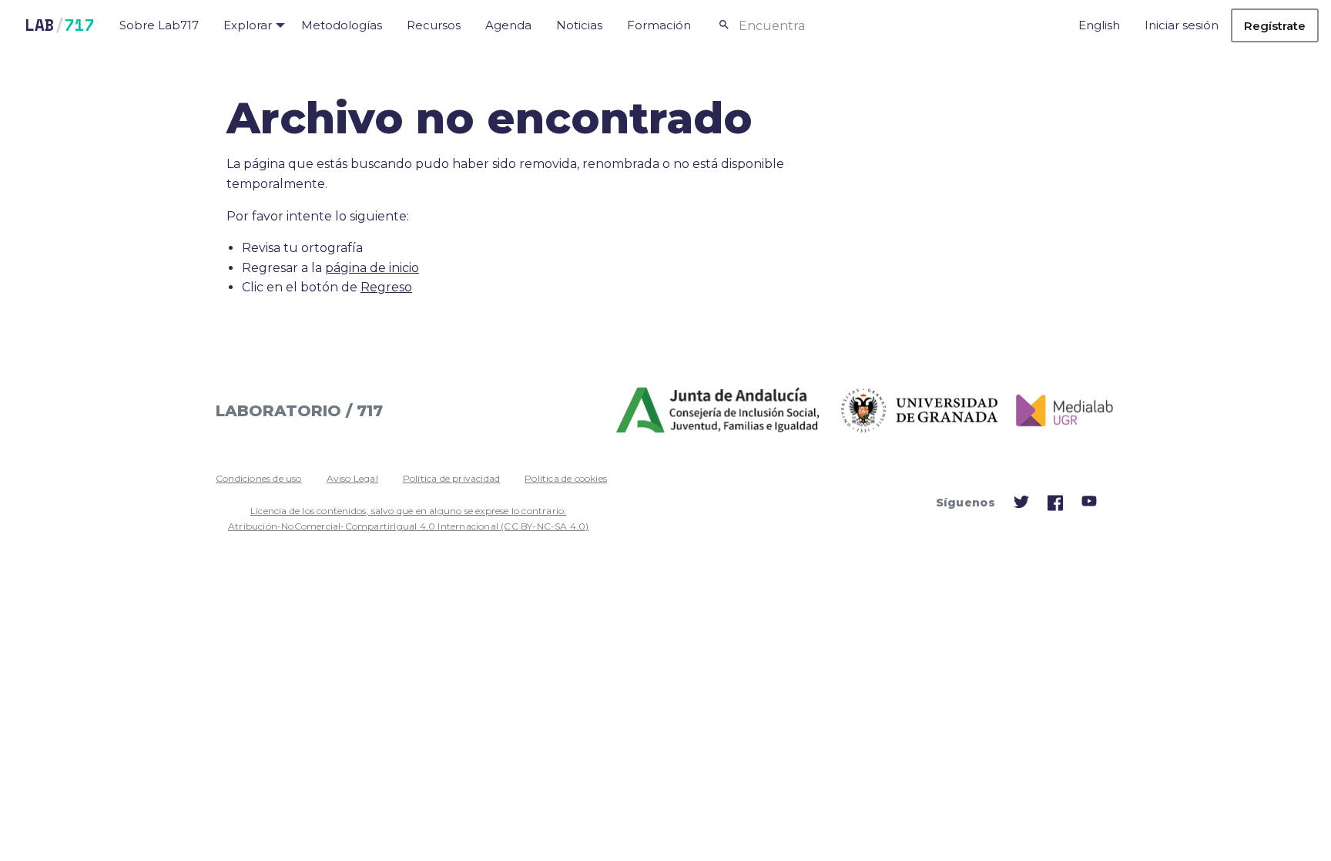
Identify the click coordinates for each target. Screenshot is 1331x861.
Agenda (508, 25)
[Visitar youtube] (1089, 503)
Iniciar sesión (1182, 25)
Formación (659, 25)
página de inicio (372, 268)
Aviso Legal (352, 478)
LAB (60, 25)
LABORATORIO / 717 (299, 411)
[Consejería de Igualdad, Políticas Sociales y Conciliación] (719, 411)
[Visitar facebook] (1055, 506)
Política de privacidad (451, 478)
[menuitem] (159, 25)
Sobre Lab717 (159, 25)
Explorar (247, 25)
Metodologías (341, 25)
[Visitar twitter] (1021, 505)
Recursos (434, 25)
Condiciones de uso (259, 478)
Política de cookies (566, 478)
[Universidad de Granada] (920, 411)
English (1099, 25)
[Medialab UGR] (1058, 411)
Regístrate (1275, 25)
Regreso (386, 287)
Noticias (579, 25)
